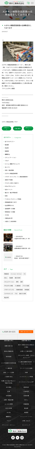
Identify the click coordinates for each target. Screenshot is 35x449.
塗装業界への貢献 (10, 209)
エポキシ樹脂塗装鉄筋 (7, 122)
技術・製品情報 (9, 170)
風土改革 (6, 297)
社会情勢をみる (9, 205)
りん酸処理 (17, 285)
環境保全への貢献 (10, 212)
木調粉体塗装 (19, 289)
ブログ (16, 122)
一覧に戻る (17, 128)
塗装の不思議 (8, 180)
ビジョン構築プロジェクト (12, 164)
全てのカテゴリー (10, 141)
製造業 (7, 145)
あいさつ (7, 167)
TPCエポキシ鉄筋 (8, 285)
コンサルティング (8, 293)
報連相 (7, 151)
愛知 (17, 281)
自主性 (7, 148)
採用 (6, 196)
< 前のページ (7, 128)
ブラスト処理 (26, 285)
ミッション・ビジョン (16, 274)
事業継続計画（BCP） (11, 202)
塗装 (21, 281)
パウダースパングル (9, 289)
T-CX (16, 293)
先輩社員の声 (8, 218)
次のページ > (28, 128)
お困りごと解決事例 (10, 221)
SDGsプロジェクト (10, 186)
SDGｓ (5, 278)
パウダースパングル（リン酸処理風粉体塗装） (17, 177)
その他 (7, 215)
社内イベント (8, 189)
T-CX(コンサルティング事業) (13, 199)
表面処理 (6, 274)
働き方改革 (17, 278)
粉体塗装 (27, 289)
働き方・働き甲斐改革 (11, 192)
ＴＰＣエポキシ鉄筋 (8, 88)
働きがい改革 (22, 293)
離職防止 (7, 154)
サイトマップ (26, 425)
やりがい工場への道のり (12, 183)
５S (24, 274)
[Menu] (32, 3)
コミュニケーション (10, 157)
